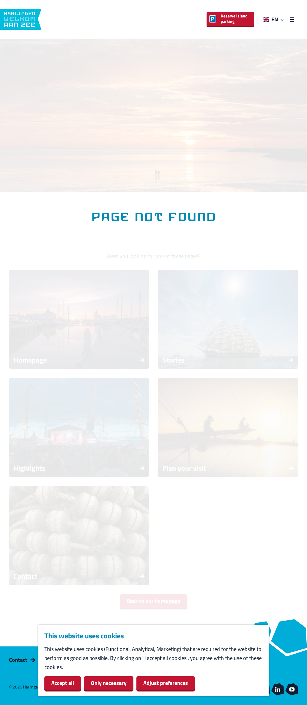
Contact (18, 660)
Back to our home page (153, 601)
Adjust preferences (165, 683)
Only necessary (109, 683)
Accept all (62, 683)
